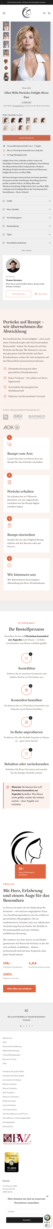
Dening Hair (8, 1126)
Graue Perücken (9, 1105)
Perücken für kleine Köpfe (13, 1075)
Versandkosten (18, 106)
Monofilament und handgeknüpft (16, 1118)
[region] (26, 1015)
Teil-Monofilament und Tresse (15, 1114)
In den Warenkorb (26, 138)
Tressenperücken (10, 1109)
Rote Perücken (9, 1092)
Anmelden (27, 1220)
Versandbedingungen (11, 1055)
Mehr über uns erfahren (19, 988)
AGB (4, 1042)
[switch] (47, 1225)
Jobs (4, 1063)
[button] (6, 26)
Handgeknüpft (9, 1122)
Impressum (7, 1038)
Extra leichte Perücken (12, 1080)
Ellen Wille (26, 88)
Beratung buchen (18, 294)
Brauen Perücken (10, 1088)
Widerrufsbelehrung (11, 1050)
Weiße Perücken (9, 1101)
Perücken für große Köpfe (13, 1071)
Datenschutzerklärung (12, 1046)
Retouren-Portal (9, 1059)
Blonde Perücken (10, 1084)
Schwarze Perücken (11, 1097)
